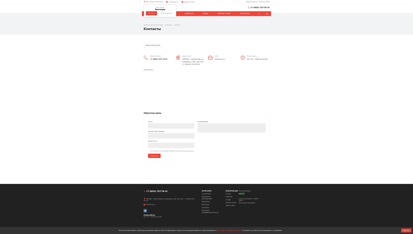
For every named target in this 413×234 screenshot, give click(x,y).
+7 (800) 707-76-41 (259, 7)
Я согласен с (172, 151)
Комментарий (202, 121)
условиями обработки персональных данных (177, 151)
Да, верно (151, 13)
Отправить (154, 156)
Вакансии (205, 204)
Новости (189, 13)
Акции (205, 13)
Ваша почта (152, 141)
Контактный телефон (156, 131)
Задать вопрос (189, 2)
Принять (406, 230)
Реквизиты (206, 201)
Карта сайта (230, 205)
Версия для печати (153, 45)
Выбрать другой (166, 13)
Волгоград (154, 1)
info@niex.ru (173, 2)
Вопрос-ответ (224, 13)
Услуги (228, 193)
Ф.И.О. (150, 121)
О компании (206, 193)
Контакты (245, 13)
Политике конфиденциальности (229, 230)
